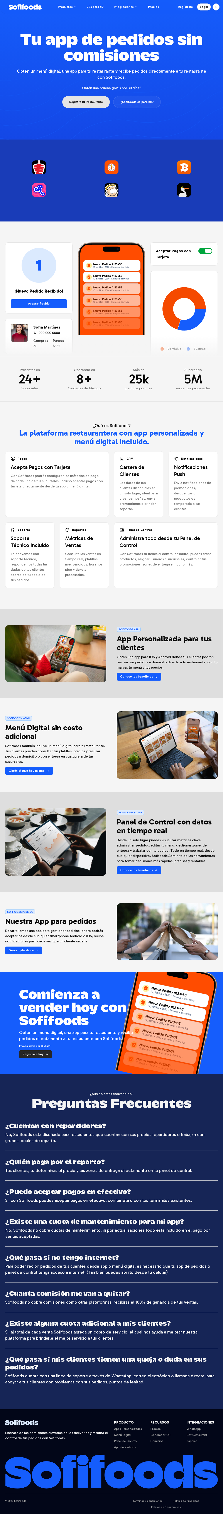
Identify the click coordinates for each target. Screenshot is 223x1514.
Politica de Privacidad (186, 1500)
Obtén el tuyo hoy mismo (29, 771)
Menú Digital (122, 1435)
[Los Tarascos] (111, 169)
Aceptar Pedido (39, 303)
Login (204, 7)
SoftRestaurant (197, 1435)
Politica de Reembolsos (166, 1507)
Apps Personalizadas (128, 1429)
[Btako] (184, 169)
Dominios (156, 1441)
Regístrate (185, 7)
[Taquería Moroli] (39, 169)
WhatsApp (194, 1429)
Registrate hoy (35, 1054)
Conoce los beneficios (139, 676)
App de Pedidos (125, 1447)
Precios (153, 7)
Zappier (192, 1441)
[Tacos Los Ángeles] (111, 192)
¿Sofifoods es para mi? (137, 102)
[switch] (205, 251)
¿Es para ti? (95, 7)
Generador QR (160, 1435)
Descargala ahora (23, 950)
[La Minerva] (39, 192)
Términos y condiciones (147, 1500)
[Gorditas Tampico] (184, 192)
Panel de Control (125, 1441)
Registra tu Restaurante (86, 102)
